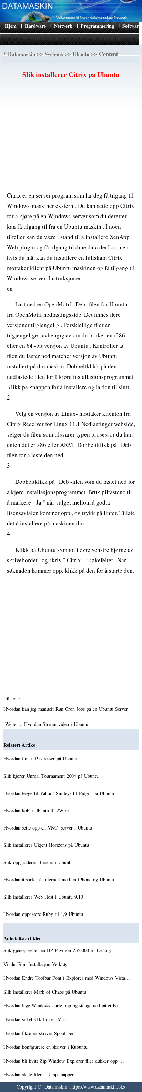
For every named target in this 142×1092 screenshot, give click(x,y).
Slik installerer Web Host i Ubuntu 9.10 (44, 896)
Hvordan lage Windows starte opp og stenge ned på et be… (62, 1005)
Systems (54, 54)
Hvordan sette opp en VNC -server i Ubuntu (48, 827)
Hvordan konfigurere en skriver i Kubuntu (46, 1047)
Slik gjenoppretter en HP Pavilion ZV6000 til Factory (58, 950)
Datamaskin (21, 54)
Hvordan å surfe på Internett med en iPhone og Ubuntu (59, 879)
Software (131, 25)
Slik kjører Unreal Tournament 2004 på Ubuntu (51, 776)
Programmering (97, 25)
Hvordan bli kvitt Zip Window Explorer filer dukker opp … (63, 1060)
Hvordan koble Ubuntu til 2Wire (36, 810)
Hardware (35, 25)
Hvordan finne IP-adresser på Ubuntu (41, 758)
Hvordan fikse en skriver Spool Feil (40, 1033)
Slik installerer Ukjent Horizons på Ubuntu (47, 845)
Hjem (11, 25)
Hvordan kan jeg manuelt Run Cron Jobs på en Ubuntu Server (66, 709)
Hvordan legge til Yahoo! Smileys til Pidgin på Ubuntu (59, 793)
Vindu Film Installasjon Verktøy (36, 964)
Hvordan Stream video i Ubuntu (57, 724)
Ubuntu (81, 54)
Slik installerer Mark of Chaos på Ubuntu (45, 991)
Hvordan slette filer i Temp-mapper (39, 1074)
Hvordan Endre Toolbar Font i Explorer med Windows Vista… (66, 978)
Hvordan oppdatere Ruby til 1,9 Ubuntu (44, 914)
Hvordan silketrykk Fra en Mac (35, 1019)
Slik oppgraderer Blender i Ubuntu (38, 862)
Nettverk (63, 25)
